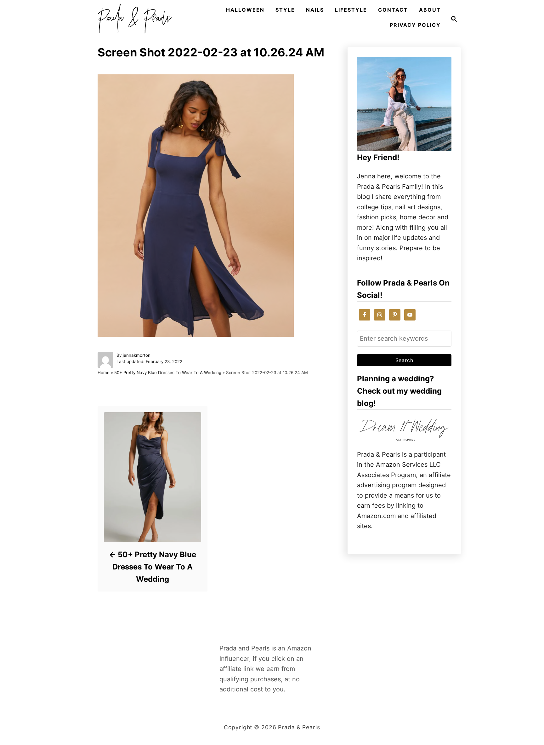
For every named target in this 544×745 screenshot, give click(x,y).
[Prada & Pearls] (132, 19)
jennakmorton (136, 355)
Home (104, 372)
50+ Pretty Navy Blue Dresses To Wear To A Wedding (167, 372)
